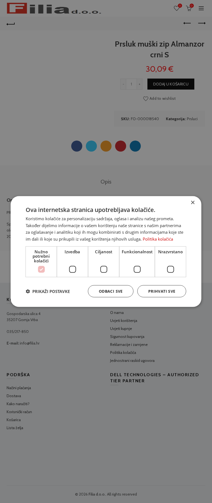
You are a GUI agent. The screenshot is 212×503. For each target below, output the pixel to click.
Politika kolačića (158, 239)
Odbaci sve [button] (111, 291)
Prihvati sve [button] (162, 291)
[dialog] (105, 251)
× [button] (192, 202)
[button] (48, 291)
